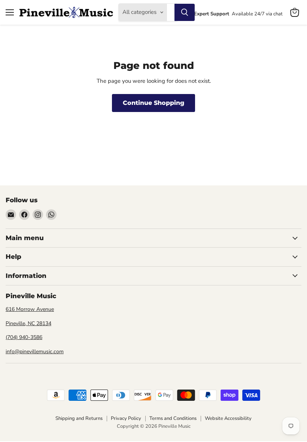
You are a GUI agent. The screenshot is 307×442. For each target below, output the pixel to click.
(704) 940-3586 (24, 337)
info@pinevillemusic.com (35, 351)
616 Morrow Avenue (30, 309)
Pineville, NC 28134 (28, 323)
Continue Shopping (153, 102)
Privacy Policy (126, 418)
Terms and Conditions (173, 418)
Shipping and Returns (79, 418)
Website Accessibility (228, 418)
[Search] (184, 12)
